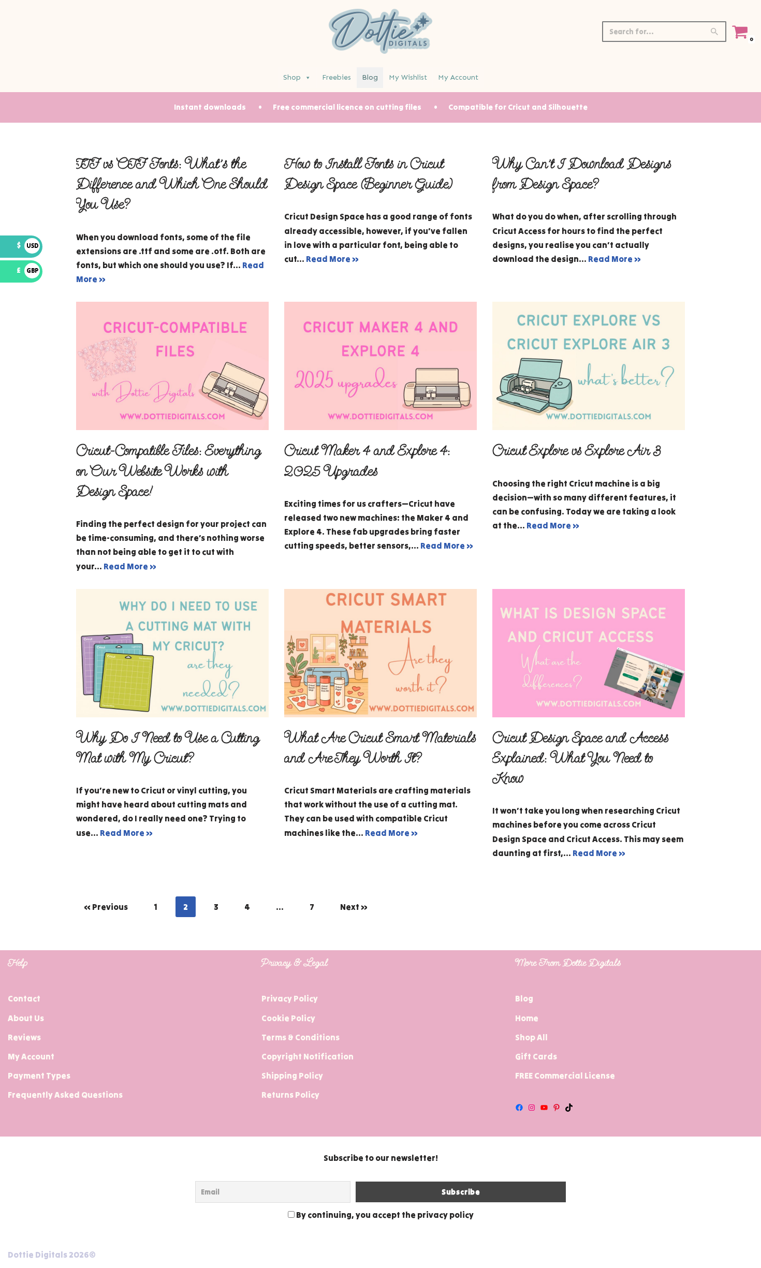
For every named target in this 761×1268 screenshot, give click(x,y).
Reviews (24, 1037)
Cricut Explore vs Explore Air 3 (576, 450)
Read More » (332, 259)
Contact (24, 998)
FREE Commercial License (565, 1075)
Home (526, 1018)
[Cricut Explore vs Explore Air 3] (588, 366)
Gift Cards (536, 1056)
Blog (370, 77)
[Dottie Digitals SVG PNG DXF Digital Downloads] (380, 31)
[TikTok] (569, 1107)
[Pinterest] (556, 1107)
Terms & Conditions (300, 1037)
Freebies (336, 77)
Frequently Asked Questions (65, 1094)
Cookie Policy (288, 1018)
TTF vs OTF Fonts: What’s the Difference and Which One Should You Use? (172, 184)
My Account (458, 77)
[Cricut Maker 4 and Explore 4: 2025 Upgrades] (380, 366)
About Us (26, 1018)
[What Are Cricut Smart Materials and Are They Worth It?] (380, 653)
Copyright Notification (307, 1056)
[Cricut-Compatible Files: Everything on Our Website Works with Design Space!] (172, 366)
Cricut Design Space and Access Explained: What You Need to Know (580, 758)
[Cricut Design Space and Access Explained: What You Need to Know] (588, 653)
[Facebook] (519, 1107)
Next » (354, 907)
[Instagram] (532, 1107)
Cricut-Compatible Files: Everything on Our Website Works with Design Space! (168, 470)
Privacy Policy (289, 998)
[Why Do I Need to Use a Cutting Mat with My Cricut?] (172, 653)
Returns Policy (290, 1094)
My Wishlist (408, 77)
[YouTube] (544, 1107)
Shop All (531, 1037)
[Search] (714, 31)
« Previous (106, 907)
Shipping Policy (292, 1075)
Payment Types (39, 1075)
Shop (292, 77)
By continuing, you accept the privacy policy (384, 1215)
